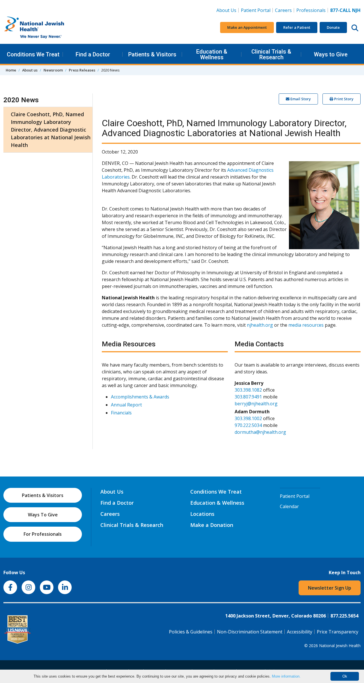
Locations (202, 513)
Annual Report (126, 405)
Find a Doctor (93, 54)
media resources (306, 325)
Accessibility (299, 632)
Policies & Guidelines (190, 632)
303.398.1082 (248, 390)
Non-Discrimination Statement (249, 632)
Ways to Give (331, 54)
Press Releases (82, 70)
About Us (226, 10)
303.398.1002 (248, 418)
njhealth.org (260, 325)
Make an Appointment (247, 27)
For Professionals (43, 534)
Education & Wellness (211, 54)
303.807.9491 (248, 397)
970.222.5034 (248, 425)
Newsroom (53, 70)
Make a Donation (211, 525)
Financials (121, 413)
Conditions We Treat (33, 54)
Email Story (300, 98)
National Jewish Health (340, 645)
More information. (286, 676)
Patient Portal (255, 10)
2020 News (21, 100)
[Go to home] (46, 27)
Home (11, 70)
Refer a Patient (296, 27)
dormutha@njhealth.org (260, 432)
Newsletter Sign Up (329, 588)
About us (30, 70)
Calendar (289, 506)
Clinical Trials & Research (271, 54)
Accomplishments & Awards (140, 397)
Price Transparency (337, 632)
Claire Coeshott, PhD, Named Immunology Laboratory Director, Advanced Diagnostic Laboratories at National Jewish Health (50, 129)
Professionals (311, 10)
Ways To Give (43, 515)
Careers (284, 10)
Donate (333, 27)
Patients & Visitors (152, 54)
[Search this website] (355, 27)
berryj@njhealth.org (256, 403)
